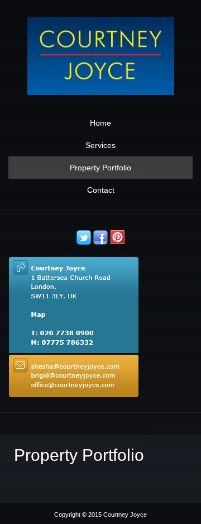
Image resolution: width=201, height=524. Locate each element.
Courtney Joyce (125, 514)
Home (100, 122)
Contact (100, 189)
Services (100, 145)
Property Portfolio (100, 167)
